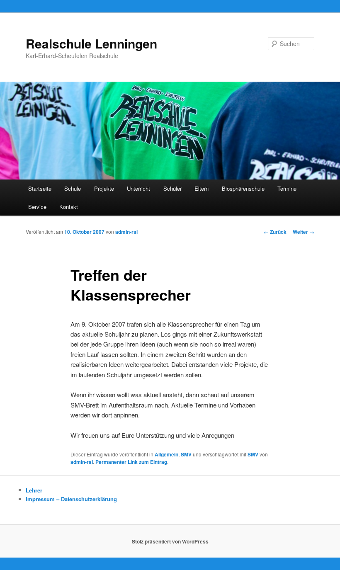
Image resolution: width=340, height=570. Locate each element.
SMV (186, 454)
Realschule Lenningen (91, 43)
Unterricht (138, 188)
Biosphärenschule (243, 188)
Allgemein (166, 454)
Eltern (201, 188)
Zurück (275, 231)
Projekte (104, 188)
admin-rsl (126, 231)
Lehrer (34, 490)
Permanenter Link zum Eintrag (131, 462)
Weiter (303, 231)
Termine (286, 188)
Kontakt (68, 207)
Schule (72, 188)
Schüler (172, 188)
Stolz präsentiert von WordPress (170, 541)
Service (37, 207)
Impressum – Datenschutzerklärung (71, 499)
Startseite (39, 188)
